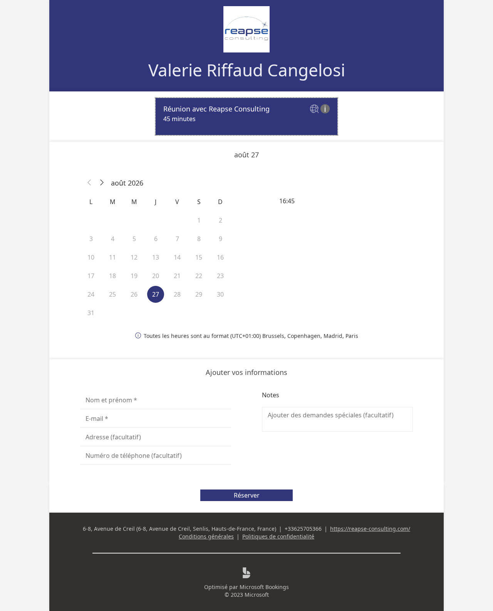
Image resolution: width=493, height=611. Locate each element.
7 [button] (177, 239)
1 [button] (199, 220)
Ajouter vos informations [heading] (246, 372)
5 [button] (134, 239)
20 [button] (155, 276)
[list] (246, 116)
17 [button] (90, 276)
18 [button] (112, 276)
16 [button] (220, 257)
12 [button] (134, 257)
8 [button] (199, 239)
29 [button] (198, 294)
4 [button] (112, 239)
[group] (337, 201)
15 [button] (198, 257)
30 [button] (220, 294)
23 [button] (220, 276)
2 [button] (220, 220)
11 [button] (112, 257)
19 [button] (134, 276)
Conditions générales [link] (206, 536)
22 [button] (198, 276)
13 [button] (155, 257)
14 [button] (177, 257)
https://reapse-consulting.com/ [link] (370, 528)
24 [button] (90, 294)
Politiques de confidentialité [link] (278, 536)
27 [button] (155, 294)
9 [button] (220, 239)
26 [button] (134, 294)
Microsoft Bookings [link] (264, 587)
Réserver (247, 495)
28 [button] (177, 294)
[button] (89, 182)
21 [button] (177, 276)
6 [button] (156, 239)
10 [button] (90, 257)
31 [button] (90, 313)
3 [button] (91, 239)
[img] (315, 109)
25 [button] (112, 294)
